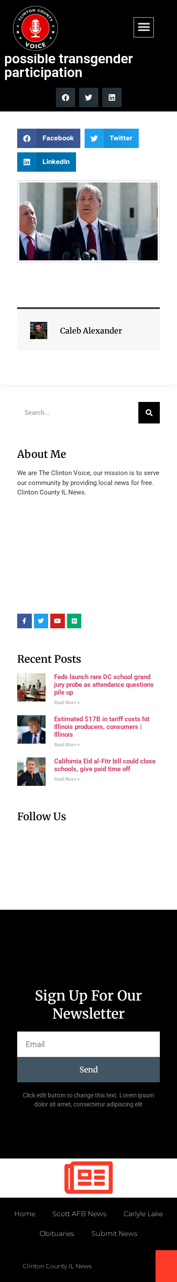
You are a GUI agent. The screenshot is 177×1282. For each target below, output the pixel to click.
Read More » (67, 702)
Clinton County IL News (57, 1266)
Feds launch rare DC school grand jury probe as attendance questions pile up (104, 684)
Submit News (114, 1233)
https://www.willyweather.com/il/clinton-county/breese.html (81, 600)
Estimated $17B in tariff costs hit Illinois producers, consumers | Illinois (102, 726)
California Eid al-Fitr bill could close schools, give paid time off (105, 765)
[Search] (149, 412)
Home (24, 1214)
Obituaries (57, 1233)
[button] (144, 27)
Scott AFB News (79, 1214)
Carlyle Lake (143, 1214)
